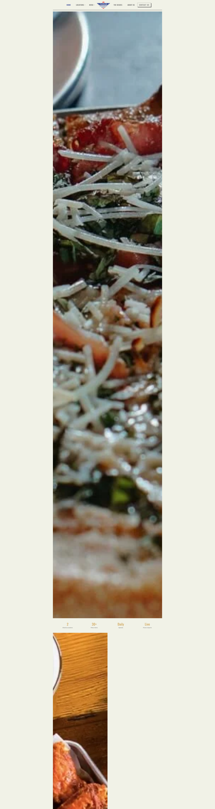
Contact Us (144, 5)
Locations (80, 5)
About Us (131, 5)
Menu (91, 5)
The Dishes (118, 5)
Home (69, 5)
